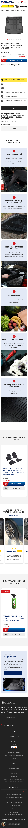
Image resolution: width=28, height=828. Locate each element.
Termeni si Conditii (14, 752)
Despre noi (14, 773)
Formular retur (14, 739)
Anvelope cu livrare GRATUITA (14, 782)
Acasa (2, 10)
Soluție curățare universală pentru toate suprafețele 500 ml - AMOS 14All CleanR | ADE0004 (13, 618)
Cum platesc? (14, 744)
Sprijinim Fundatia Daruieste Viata (14, 779)
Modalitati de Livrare (14, 750)
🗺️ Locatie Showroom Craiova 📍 (14, 792)
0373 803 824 (12, 717)
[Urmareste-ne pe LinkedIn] (18, 824)
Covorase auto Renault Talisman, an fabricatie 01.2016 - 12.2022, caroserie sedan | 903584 (13, 471)
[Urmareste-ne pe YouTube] (15, 824)
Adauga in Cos (16, 484)
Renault (17, 10)
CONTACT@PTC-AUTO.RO (15, 721)
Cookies (14, 758)
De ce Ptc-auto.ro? (14, 805)
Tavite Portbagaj (10, 10)
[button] (13, 568)
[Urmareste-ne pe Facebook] (9, 824)
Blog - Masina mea (14, 771)
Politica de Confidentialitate (14, 755)
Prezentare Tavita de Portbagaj (14, 800)
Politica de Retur (14, 736)
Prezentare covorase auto (14, 802)
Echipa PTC (14, 776)
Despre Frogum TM (13, 673)
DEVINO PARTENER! (14, 768)
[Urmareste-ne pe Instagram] (12, 824)
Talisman (23, 10)
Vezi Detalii (16, 488)
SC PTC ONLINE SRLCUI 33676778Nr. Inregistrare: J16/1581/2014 (14, 812)
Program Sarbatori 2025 (14, 794)
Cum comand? (14, 742)
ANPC (14, 808)
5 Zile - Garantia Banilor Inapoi (14, 797)
